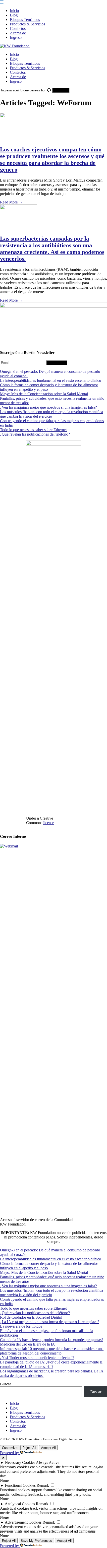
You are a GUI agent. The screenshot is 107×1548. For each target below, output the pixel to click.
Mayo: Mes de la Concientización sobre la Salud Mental (44, 394)
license (48, 823)
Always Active (47, 1462)
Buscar (5, 1384)
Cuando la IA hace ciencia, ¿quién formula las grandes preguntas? (51, 1340)
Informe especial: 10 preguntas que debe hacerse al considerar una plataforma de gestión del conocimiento (52, 1351)
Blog (14, 15)
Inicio (14, 10)
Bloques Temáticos (25, 19)
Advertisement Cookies (23, 1522)
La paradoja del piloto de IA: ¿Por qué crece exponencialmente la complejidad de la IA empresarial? (51, 1364)
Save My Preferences (36, 1541)
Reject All (29, 1448)
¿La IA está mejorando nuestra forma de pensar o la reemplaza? (49, 1322)
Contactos (18, 28)
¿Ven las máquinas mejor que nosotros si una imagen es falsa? (48, 407)
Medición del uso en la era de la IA (27, 1344)
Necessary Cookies (20, 1462)
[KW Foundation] (15, 46)
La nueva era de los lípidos (21, 1326)
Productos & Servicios (27, 24)
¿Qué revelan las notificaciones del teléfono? (35, 434)
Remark (43, 1485)
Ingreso (16, 37)
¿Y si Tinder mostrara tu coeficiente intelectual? (37, 1357)
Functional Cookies (20, 1485)
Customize (9, 1448)
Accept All (48, 1448)
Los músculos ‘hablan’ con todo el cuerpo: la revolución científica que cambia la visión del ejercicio (51, 414)
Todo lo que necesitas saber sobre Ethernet (33, 430)
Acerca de (18, 33)
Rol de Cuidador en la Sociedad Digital (31, 1317)
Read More (11, 202)
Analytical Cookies (20, 1504)
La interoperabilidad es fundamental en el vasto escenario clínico (50, 380)
